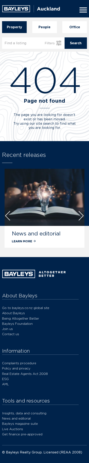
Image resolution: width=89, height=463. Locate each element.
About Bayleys (13, 313)
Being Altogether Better (20, 318)
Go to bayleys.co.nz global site (25, 308)
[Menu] (82, 9)
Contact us (10, 334)
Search (76, 43)
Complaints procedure (19, 363)
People (44, 27)
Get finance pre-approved (22, 434)
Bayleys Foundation (17, 324)
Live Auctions (12, 429)
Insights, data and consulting (24, 413)
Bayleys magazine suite (20, 424)
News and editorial (36, 233)
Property (14, 27)
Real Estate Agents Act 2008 (25, 374)
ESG (5, 379)
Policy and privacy (16, 368)
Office (74, 27)
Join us (7, 329)
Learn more (22, 241)
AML (5, 384)
